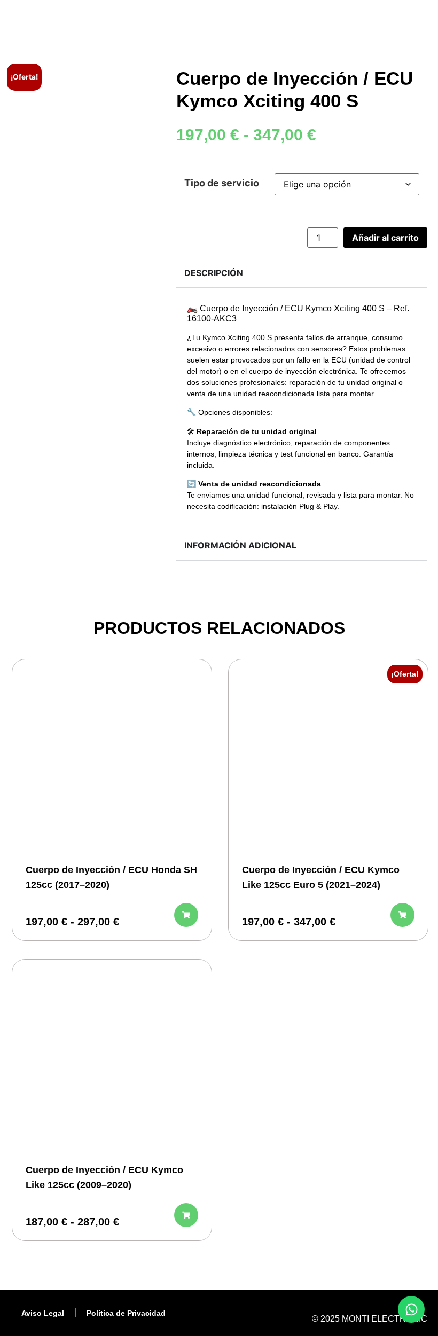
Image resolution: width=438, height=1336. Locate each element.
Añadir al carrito (385, 237)
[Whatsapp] (411, 1309)
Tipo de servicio (221, 183)
